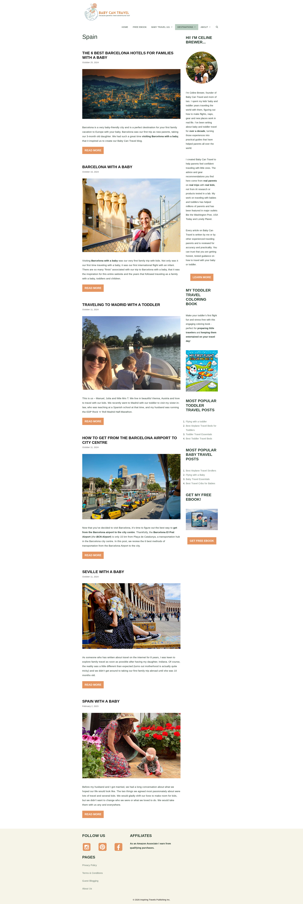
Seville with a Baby (103, 572)
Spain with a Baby (101, 701)
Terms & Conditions (92, 873)
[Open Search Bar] (217, 27)
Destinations (185, 27)
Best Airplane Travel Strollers (201, 470)
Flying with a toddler (196, 421)
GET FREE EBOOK (202, 540)
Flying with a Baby (195, 475)
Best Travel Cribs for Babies (200, 483)
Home (125, 27)
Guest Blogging (90, 881)
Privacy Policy (89, 865)
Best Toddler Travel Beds (199, 438)
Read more (93, 150)
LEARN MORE (202, 277)
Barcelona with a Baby (107, 167)
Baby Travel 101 (160, 27)
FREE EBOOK (140, 27)
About (204, 27)
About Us (87, 888)
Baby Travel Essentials (198, 479)
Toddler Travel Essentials (199, 434)
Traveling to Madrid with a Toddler (121, 305)
